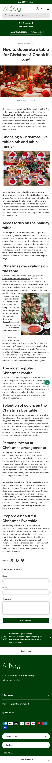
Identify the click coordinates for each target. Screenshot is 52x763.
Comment (6, 599)
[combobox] (26, 15)
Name (4, 576)
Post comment (26, 620)
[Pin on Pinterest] (22, 560)
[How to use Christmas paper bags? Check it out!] (3, 759)
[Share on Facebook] (17, 560)
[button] (47, 382)
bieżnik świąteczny (26, 43)
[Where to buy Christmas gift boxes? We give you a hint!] (48, 759)
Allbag (10, 753)
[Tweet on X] (12, 560)
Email (4, 587)
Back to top (26, 651)
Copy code (37, 32)
